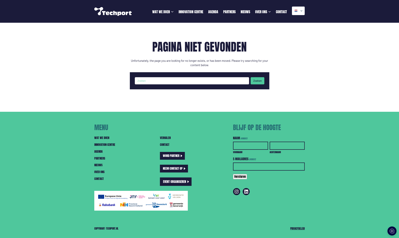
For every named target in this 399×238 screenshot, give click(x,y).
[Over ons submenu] (269, 11)
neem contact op (173, 168)
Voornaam (237, 152)
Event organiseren (174, 181)
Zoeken (257, 80)
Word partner (171, 155)
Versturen (240, 176)
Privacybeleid (297, 228)
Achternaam (275, 152)
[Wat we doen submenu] (172, 11)
